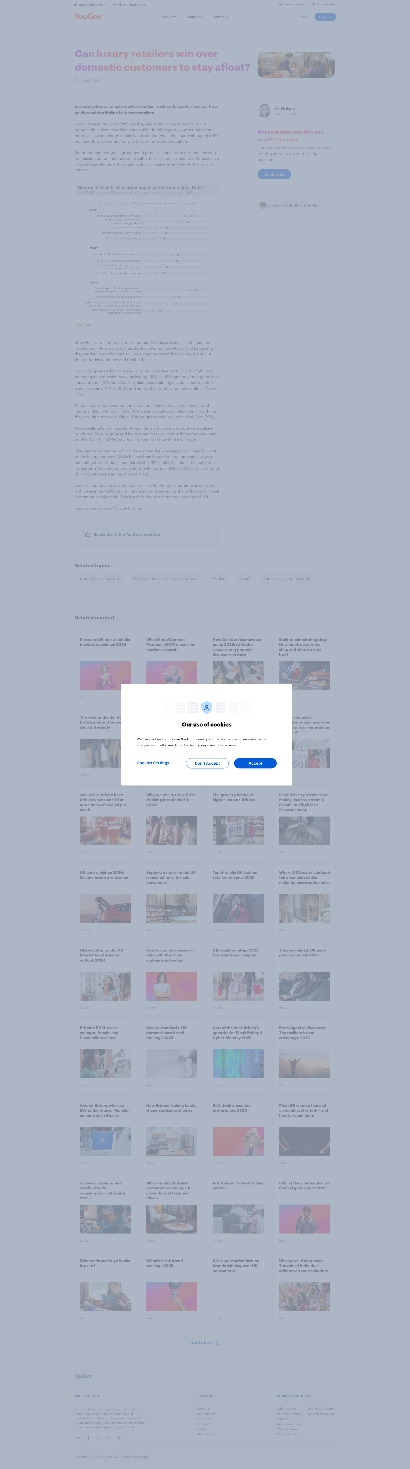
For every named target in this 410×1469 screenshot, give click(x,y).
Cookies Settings (153, 763)
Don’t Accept (207, 763)
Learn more (227, 745)
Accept (255, 763)
